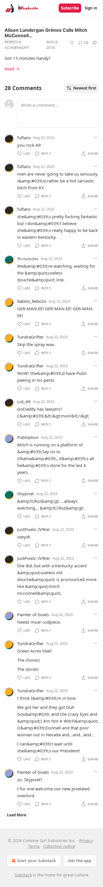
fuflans (24, 137)
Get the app (79, 860)
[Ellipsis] (95, 137)
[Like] (72, 42)
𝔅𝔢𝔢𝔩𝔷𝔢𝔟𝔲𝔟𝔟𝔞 (27, 258)
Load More (16, 815)
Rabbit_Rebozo (31, 301)
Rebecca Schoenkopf (17, 45)
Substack (23, 875)
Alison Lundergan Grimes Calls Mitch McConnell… (46, 32)
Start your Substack (36, 860)
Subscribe (70, 8)
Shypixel (25, 493)
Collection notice (59, 846)
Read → (12, 68)
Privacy (86, 840)
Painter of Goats (33, 614)
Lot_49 (24, 401)
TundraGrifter (30, 337)
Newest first (84, 88)
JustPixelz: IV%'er (33, 529)
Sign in (91, 8)
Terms (34, 846)
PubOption (28, 437)
